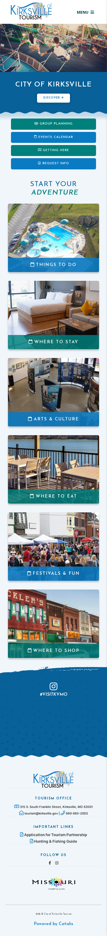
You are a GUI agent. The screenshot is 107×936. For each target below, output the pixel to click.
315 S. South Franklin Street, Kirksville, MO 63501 (56, 807)
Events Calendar (55, 137)
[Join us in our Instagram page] (56, 862)
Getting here (56, 150)
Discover (52, 98)
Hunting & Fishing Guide (55, 841)
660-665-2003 (76, 813)
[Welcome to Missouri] (53, 883)
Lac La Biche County (31, 10)
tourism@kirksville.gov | (42, 813)
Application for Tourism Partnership (55, 835)
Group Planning (56, 123)
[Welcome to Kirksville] (53, 779)
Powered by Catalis (53, 924)
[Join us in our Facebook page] (50, 862)
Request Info (56, 163)
